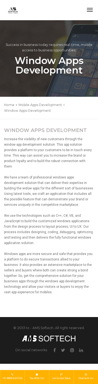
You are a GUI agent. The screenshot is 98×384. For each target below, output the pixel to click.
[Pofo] (13, 10)
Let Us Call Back (61, 378)
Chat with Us (86, 378)
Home (9, 105)
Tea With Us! (37, 378)
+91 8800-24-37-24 (12, 378)
